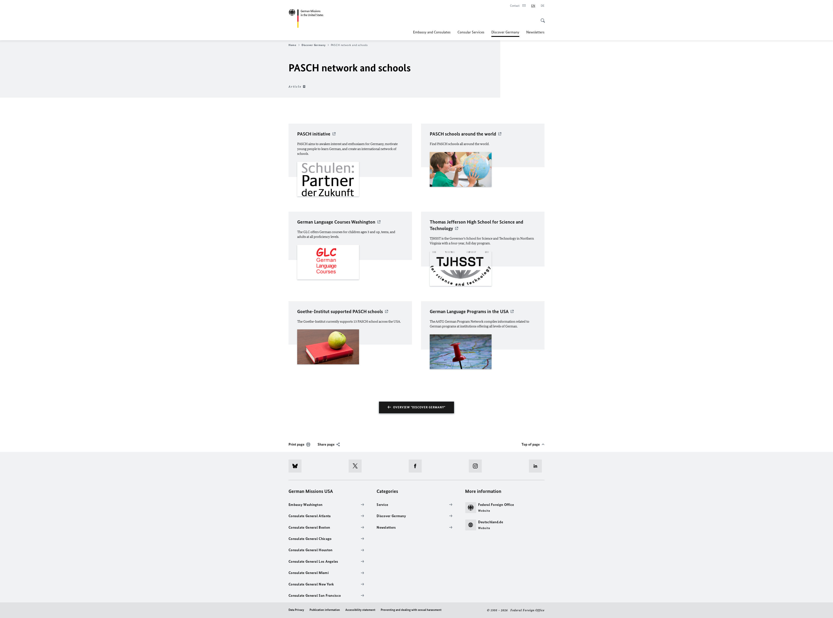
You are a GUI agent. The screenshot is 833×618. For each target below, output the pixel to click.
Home (292, 45)
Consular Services (470, 32)
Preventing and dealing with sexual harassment (411, 610)
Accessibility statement (360, 610)
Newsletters (535, 32)
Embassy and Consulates (432, 32)
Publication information (325, 610)
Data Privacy (296, 610)
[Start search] (541, 18)
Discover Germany (505, 33)
